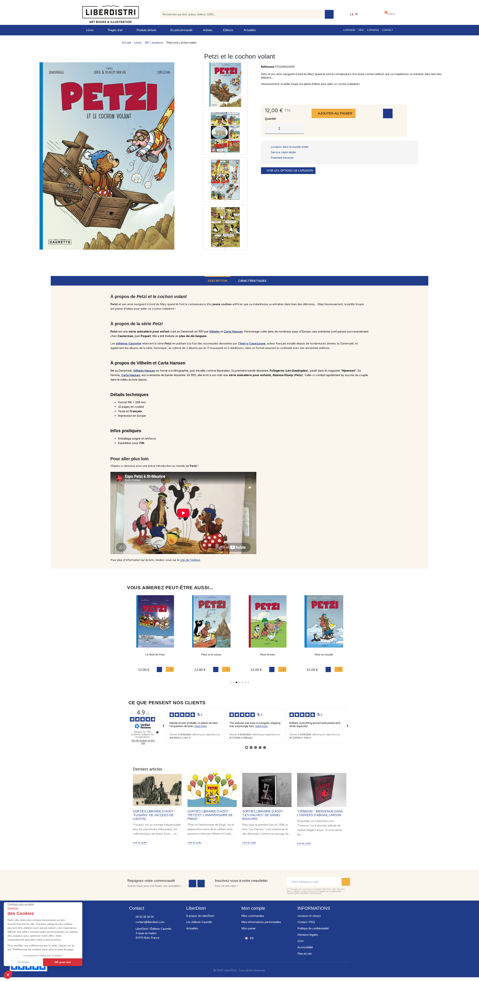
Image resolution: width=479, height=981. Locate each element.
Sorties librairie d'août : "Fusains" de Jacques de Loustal (154, 815)
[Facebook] (192, 883)
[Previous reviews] (163, 726)
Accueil (126, 42)
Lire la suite (140, 842)
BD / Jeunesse (154, 42)
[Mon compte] (369, 14)
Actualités (250, 30)
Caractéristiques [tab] (252, 280)
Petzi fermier (267, 654)
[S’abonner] (346, 882)
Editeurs (228, 30)
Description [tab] (217, 280)
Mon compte (253, 908)
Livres (90, 30)
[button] (389, 14)
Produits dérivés (146, 30)
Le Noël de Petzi (155, 654)
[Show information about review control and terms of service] (157, 732)
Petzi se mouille (324, 654)
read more (200, 726)
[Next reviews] (347, 726)
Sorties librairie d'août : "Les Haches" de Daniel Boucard (263, 815)
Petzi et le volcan (211, 654)
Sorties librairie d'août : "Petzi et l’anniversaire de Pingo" (210, 815)
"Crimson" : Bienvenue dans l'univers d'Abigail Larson (320, 813)
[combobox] (239, 14)
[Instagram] (201, 883)
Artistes (207, 30)
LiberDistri (196, 908)
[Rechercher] (329, 14)
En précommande (181, 30)
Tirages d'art (115, 30)
